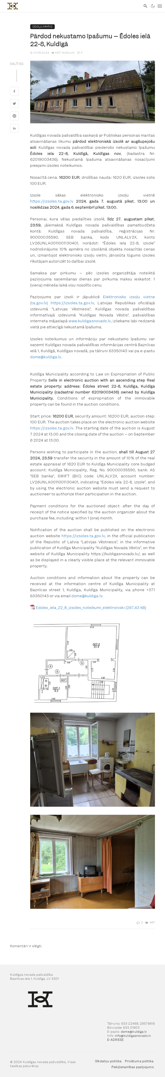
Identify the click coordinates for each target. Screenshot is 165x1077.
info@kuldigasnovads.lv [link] (133, 1036)
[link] (70, 6)
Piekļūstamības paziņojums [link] (132, 1067)
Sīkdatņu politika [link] (108, 1061)
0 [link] (82, 52)
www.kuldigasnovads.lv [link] (90, 321)
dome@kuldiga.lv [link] (45, 357)
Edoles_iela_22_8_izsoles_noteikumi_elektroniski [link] (80, 607)
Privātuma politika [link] (139, 1061)
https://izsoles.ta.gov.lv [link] (52, 201)
